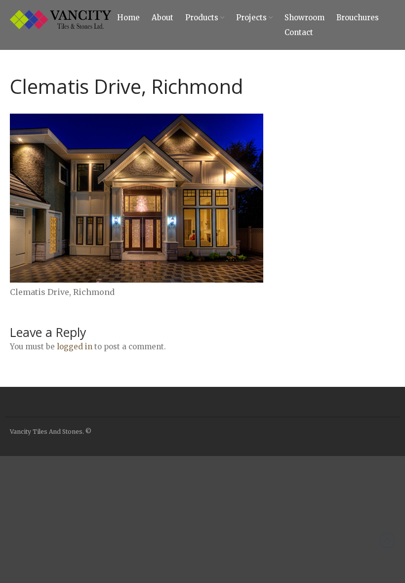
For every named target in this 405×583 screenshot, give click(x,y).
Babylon (315, 501)
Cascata (314, 544)
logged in (74, 346)
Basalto (314, 515)
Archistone (319, 472)
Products (201, 17)
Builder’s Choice (327, 458)
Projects (251, 17)
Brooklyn (317, 530)
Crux (310, 574)
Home (128, 17)
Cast (310, 559)
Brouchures (357, 17)
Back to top (387, 540)
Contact (298, 32)
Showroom (304, 17)
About (162, 17)
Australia (316, 487)
